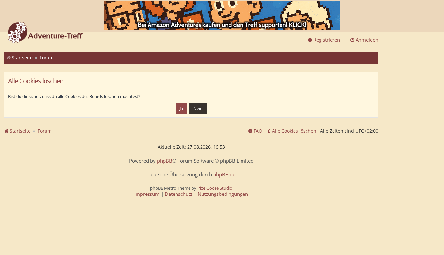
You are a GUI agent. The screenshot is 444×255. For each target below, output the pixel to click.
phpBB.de (224, 174)
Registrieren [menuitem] (326, 39)
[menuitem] (291, 131)
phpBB (164, 161)
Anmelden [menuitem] (367, 39)
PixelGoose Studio (214, 188)
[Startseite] (45, 33)
